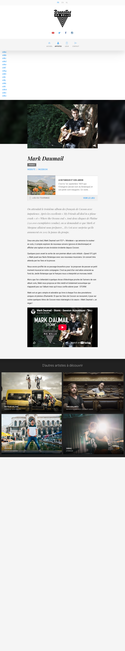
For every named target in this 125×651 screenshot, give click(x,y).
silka (4, 52)
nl (67, 3)
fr (58, 3)
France (32, 165)
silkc (4, 58)
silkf (4, 68)
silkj (4, 80)
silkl (4, 86)
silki (4, 77)
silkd (4, 61)
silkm (4, 89)
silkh (4, 74)
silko (4, 96)
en (63, 3)
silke (4, 64)
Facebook (43, 169)
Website (31, 169)
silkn (4, 93)
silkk (4, 83)
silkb (4, 55)
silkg (4, 71)
